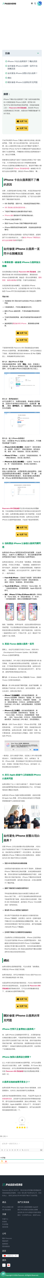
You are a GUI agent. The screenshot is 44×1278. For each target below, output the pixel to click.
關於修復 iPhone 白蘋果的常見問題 (23, 82)
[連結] (22, 1150)
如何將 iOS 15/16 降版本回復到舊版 (29, 1212)
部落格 (4, 1222)
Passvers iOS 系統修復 (27, 272)
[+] (27, 1150)
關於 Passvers (7, 1238)
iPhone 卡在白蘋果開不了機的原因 (22, 61)
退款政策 (5, 1227)
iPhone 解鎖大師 (7, 1207)
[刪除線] (9, 1150)
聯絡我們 (5, 1241)
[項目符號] (15, 1150)
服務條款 (5, 1244)
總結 (9, 78)
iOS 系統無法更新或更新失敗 (15, 207)
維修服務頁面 (7, 1099)
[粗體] (2, 1150)
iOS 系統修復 (6, 1210)
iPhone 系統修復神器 (21, 168)
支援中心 (5, 1219)
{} (25, 1150)
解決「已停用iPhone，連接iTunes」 (30, 1215)
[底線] (7, 1150)
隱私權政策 (6, 1246)
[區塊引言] (17, 1150)
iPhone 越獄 (9, 215)
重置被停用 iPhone (19, 323)
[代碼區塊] (20, 1150)
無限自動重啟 (12, 280)
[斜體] (4, 1150)
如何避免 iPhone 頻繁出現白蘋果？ (23, 73)
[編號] (12, 1150)
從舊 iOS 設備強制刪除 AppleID (28, 1207)
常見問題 (5, 1224)
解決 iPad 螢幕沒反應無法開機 (28, 1210)
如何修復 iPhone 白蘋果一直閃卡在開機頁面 (23, 67)
